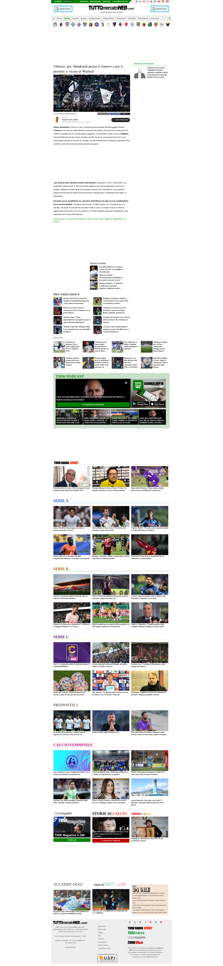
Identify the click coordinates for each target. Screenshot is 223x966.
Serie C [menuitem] (83, 18)
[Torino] (156, 24)
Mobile (100, 932)
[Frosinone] (84, 24)
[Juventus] (102, 24)
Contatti (101, 939)
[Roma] (144, 24)
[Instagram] (147, 1)
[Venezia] (167, 24)
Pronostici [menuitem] (155, 18)
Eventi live (67, 1)
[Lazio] (108, 24)
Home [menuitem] (59, 18)
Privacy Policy (103, 945)
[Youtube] (151, 1)
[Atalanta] (55, 24)
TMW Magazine (95, 1)
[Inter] (96, 24)
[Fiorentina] (79, 24)
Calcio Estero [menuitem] (108, 18)
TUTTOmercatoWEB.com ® (77, 940)
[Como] (73, 24)
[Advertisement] (151, 155)
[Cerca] (169, 18)
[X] (140, 1)
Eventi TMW (102, 929)
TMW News (106, 1)
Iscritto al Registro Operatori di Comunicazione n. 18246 (70, 936)
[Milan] (120, 24)
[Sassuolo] (150, 24)
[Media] (158, 1)
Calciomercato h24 (120, 1)
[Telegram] (155, 1)
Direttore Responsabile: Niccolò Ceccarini (70, 931)
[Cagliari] (67, 24)
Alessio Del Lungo (70, 120)
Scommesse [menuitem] (143, 18)
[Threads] (144, 1)
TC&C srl (62, 927)
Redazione (101, 926)
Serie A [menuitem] (67, 18)
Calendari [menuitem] (132, 18)
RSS (99, 936)
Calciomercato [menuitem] (94, 18)
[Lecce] (114, 24)
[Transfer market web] (167, 1)
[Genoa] (90, 24)
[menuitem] (53, 18)
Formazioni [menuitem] (120, 18)
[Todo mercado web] (163, 1)
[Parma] (138, 24)
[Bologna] (61, 24)
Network (58, 1)
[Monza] (126, 24)
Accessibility (102, 942)
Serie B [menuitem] (75, 18)
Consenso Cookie (104, 948)
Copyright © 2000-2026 (61, 940)
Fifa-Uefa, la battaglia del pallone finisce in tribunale (150, 893)
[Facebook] (136, 1)
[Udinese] (161, 24)
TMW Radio (84, 1)
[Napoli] (132, 24)
